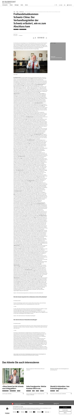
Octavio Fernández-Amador (30, 393)
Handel (33, 390)
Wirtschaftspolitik (23, 29)
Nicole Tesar (15, 34)
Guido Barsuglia (4, 393)
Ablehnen (65, 412)
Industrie (18, 390)
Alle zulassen (65, 407)
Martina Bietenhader (58, 393)
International (16, 29)
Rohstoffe (41, 390)
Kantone (37, 390)
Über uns (30, 403)
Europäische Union (13, 390)
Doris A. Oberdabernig (38, 393)
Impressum (41, 403)
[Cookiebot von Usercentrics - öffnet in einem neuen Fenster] (7, 413)
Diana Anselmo (52, 393)
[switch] (26, 412)
